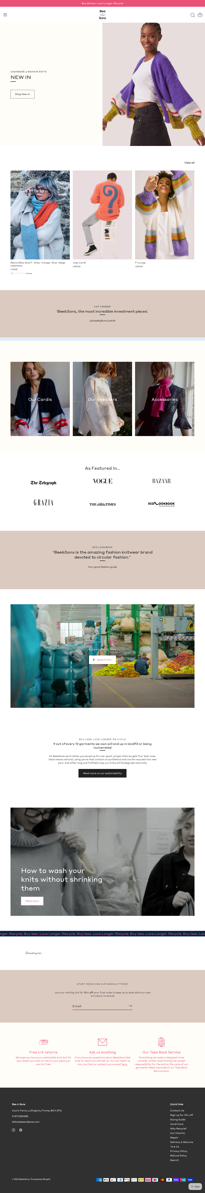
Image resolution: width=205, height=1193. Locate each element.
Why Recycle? (178, 1128)
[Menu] (5, 14)
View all (189, 162)
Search (174, 1160)
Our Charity (177, 1133)
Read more (32, 900)
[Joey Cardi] (102, 214)
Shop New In (22, 94)
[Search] (192, 15)
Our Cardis (40, 399)
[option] (102, 862)
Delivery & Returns (181, 1142)
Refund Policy (178, 1155)
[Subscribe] (130, 1006)
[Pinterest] (20, 1129)
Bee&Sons (24, 1179)
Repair (174, 1137)
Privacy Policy (178, 1151)
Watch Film (103, 659)
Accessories (165, 399)
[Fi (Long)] (164, 214)
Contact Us (177, 1110)
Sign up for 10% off (181, 1114)
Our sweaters (102, 399)
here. (125, 1064)
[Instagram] (13, 1129)
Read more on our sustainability (102, 773)
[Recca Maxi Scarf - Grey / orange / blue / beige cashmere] (40, 214)
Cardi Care (176, 1124)
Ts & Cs (174, 1146)
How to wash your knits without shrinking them (61, 879)
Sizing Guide (177, 1119)
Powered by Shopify (40, 1179)
